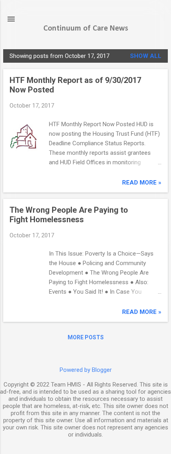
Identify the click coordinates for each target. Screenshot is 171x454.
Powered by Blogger (86, 369)
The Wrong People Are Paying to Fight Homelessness (69, 214)
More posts (86, 337)
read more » (141, 182)
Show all (145, 56)
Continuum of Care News (85, 29)
